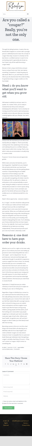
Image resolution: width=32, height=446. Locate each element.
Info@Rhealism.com (17, 421)
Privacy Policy (26, 425)
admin (5, 347)
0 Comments (17, 349)
